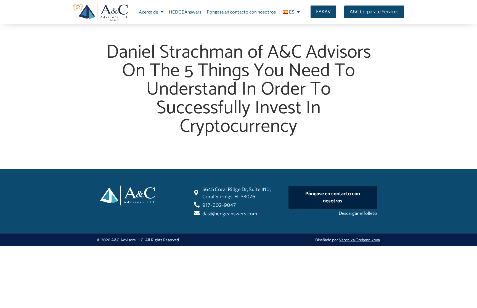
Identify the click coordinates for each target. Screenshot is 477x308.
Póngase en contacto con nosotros (241, 11)
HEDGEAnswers (185, 11)
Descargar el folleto (358, 213)
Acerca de (148, 11)
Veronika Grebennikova (359, 239)
